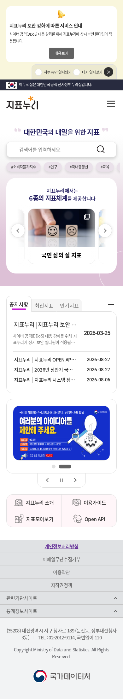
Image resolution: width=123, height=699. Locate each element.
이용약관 (61, 572)
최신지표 (44, 305)
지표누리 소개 (40, 502)
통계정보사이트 (21, 611)
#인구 (53, 167)
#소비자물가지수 (23, 167)
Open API (95, 519)
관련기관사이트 (21, 598)
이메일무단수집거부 (61, 559)
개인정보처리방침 (62, 546)
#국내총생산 (79, 167)
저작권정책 (61, 585)
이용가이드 (95, 502)
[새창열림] (61, 433)
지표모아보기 (39, 519)
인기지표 (69, 305)
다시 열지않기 (92, 72)
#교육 (105, 167)
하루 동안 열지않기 (58, 72)
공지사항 (18, 304)
